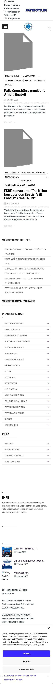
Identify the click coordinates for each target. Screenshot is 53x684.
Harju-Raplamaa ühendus (33, 173)
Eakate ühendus (12, 76)
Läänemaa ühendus (14, 359)
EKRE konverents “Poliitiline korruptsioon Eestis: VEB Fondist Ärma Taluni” (25, 194)
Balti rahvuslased (14, 323)
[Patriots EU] (36, 10)
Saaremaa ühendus (14, 80)
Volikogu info (11, 425)
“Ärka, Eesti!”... (22, 573)
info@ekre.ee (14, 18)
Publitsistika (11, 389)
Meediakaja (26, 181)
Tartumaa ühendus (14, 413)
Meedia (8, 371)
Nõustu (26, 653)
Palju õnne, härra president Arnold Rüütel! (24, 92)
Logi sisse (9, 444)
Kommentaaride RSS (14, 455)
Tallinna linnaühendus (35, 80)
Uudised (8, 85)
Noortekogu (11, 383)
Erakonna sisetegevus (16, 335)
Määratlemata (28, 76)
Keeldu (26, 661)
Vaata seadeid (26, 669)
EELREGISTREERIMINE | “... (26, 549)
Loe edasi (8, 122)
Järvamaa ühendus (14, 347)
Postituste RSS (12, 450)
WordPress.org (12, 461)
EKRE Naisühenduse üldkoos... (29, 561)
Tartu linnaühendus (15, 407)
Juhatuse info (11, 353)
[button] (48, 628)
